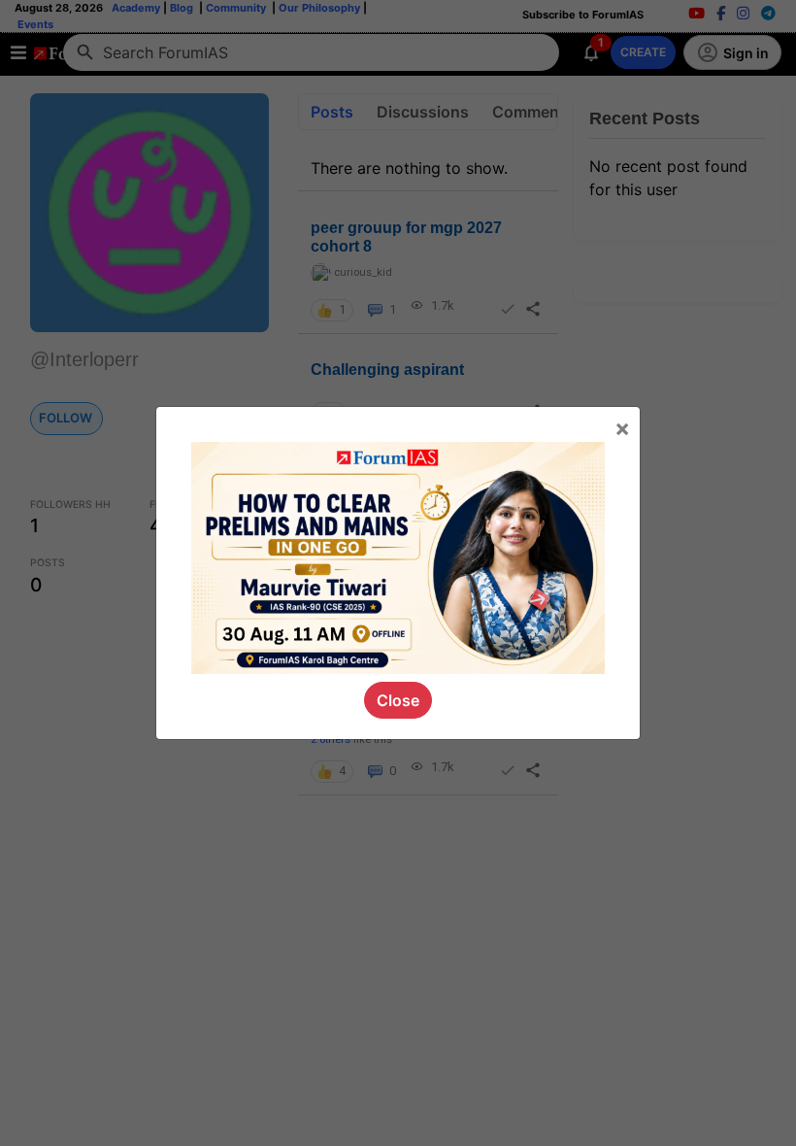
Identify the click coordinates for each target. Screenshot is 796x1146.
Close (398, 700)
